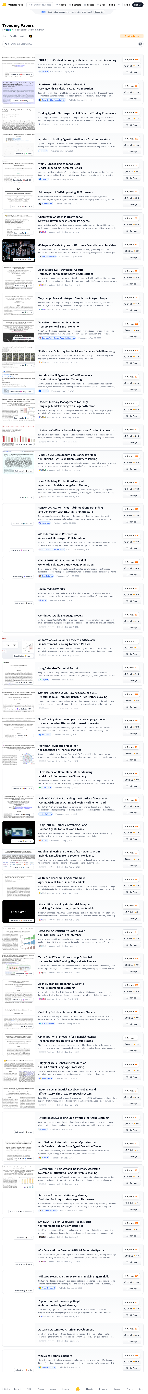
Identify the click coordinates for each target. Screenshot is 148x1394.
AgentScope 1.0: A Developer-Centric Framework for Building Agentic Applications (65, 271)
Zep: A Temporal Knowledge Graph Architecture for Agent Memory (59, 1303)
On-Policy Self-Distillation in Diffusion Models (66, 1012)
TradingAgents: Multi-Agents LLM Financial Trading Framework (77, 113)
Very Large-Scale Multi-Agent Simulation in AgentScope (72, 298)
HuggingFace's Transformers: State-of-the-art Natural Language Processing (62, 1065)
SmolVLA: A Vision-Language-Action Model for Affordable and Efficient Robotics (64, 1223)
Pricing (111, 4)
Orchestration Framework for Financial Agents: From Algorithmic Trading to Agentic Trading (67, 1038)
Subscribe (99, 12)
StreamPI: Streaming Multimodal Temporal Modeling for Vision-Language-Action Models (66, 906)
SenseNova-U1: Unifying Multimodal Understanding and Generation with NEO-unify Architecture (70, 509)
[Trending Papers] (30, 36)
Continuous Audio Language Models (60, 615)
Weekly (13, 36)
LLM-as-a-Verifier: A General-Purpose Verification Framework (76, 430)
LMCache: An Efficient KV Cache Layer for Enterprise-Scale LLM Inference (61, 933)
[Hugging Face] (78, 1389)
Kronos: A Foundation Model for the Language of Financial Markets (59, 747)
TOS (29, 1389)
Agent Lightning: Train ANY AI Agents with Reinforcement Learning (61, 985)
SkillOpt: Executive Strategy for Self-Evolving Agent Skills (73, 1276)
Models (62, 4)
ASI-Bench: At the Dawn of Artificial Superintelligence (71, 1250)
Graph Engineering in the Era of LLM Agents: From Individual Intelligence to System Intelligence (69, 853)
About (53, 1389)
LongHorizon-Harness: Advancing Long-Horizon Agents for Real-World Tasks (63, 827)
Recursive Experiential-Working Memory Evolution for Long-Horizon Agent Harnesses (66, 1197)
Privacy (41, 1389)
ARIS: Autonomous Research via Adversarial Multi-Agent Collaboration (61, 536)
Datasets (76, 4)
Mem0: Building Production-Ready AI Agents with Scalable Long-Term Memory (63, 483)
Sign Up (138, 4)
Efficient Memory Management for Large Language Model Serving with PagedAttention (66, 404)
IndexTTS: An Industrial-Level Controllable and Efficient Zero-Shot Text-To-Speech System (67, 1091)
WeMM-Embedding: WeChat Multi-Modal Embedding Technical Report (60, 166)
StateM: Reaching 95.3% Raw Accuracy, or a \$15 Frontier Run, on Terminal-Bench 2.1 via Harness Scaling (72, 695)
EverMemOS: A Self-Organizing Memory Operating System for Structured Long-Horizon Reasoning (69, 1171)
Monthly (23, 36)
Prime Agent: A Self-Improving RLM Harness (65, 192)
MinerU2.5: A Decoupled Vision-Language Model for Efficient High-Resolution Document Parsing (67, 457)
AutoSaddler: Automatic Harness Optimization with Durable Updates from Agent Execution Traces (69, 1144)
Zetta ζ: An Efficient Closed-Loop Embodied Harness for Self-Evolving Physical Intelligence (67, 959)
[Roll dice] (140, 44)
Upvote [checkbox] (132, 59)
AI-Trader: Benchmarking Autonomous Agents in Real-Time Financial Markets (61, 880)
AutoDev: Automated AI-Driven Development (66, 1329)
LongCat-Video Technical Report (58, 668)
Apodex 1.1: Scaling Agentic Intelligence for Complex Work (74, 139)
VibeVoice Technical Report (55, 1356)
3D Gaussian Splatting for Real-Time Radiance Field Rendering (76, 351)
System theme (13, 1389)
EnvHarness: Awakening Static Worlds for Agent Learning (73, 1118)
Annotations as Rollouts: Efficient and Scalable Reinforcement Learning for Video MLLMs (67, 642)
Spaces (90, 4)
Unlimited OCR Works (51, 589)
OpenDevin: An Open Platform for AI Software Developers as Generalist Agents (64, 219)
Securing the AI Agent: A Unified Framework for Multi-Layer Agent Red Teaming (65, 377)
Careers (65, 1389)
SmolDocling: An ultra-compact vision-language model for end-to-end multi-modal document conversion (72, 721)
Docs (102, 4)
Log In (127, 4)
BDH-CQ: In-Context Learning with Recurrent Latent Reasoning (77, 60)
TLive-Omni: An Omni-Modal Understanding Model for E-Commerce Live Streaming (65, 774)
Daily (5, 36)
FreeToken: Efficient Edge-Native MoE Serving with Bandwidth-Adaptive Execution (65, 86)
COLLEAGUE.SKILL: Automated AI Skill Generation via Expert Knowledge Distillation (66, 562)
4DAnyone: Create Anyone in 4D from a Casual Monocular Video (77, 245)
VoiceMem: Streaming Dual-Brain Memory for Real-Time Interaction (59, 324)
